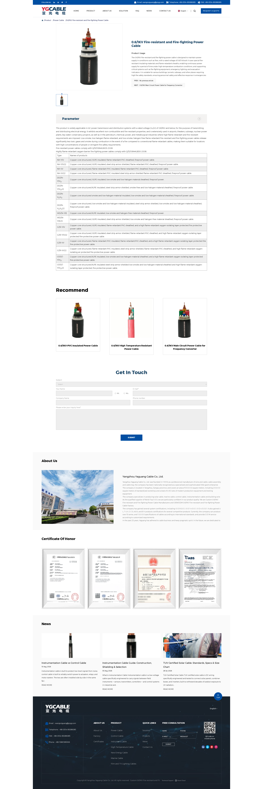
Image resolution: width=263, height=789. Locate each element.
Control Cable (117, 736)
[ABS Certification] (200, 578)
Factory (97, 736)
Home (76, 11)
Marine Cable (117, 758)
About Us (107, 11)
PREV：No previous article (143, 81)
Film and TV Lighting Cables (123, 764)
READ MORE (47, 685)
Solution (123, 11)
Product (91, 11)
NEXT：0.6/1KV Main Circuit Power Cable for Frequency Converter (158, 85)
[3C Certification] (63, 578)
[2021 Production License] (154, 578)
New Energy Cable (94, 15)
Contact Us (165, 11)
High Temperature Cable (122, 747)
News (149, 11)
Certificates (99, 741)
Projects (146, 736)
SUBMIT (131, 437)
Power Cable (58, 20)
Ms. (127, 393)
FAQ (137, 11)
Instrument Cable (119, 741)
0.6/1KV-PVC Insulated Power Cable (78, 345)
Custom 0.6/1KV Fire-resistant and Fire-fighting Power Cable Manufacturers (145, 780)
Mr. (118, 393)
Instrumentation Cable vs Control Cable (64, 663)
